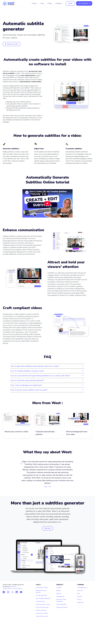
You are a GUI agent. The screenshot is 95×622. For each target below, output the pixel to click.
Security (79, 596)
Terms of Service (17, 588)
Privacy (79, 599)
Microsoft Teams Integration (61, 600)
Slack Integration (61, 604)
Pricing (49, 3)
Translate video (40, 601)
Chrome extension (41, 610)
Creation (58, 587)
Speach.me (80, 602)
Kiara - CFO (47, 486)
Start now (47, 528)
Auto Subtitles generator (43, 598)
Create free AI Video (42, 613)
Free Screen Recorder (42, 607)
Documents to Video (42, 587)
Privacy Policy (7, 588)
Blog (42, 3)
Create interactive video (43, 604)
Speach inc (13, 587)
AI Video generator (41, 595)
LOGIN (70, 3)
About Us (80, 590)
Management (60, 596)
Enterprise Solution (62, 607)
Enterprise (58, 3)
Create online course (42, 616)
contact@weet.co (82, 587)
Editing (58, 590)
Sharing (58, 593)
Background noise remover (41, 591)
